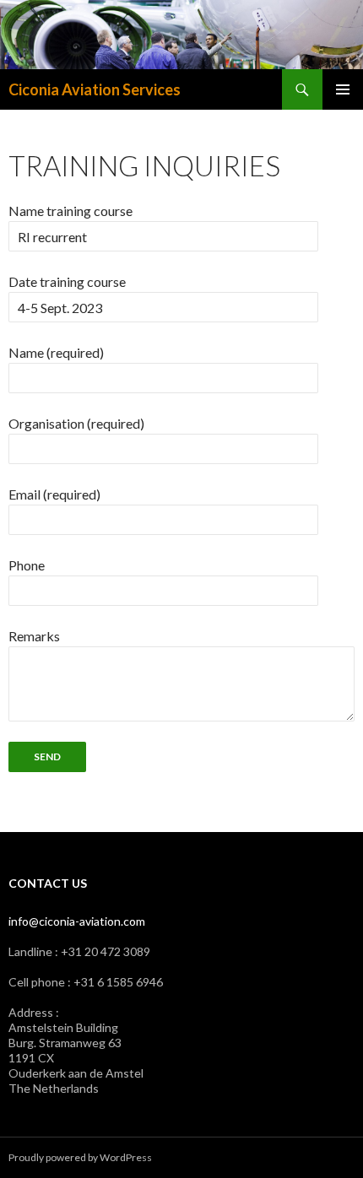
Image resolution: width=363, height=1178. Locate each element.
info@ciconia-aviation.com (76, 921)
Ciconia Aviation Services (94, 89)
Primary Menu (342, 89)
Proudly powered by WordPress (80, 1157)
